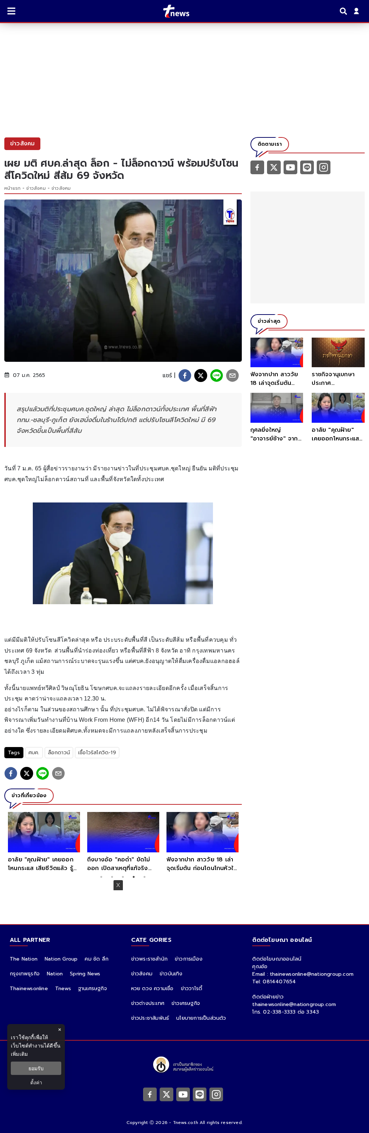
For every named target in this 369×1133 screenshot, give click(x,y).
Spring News (85, 974)
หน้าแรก (12, 188)
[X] (274, 167)
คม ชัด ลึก (96, 959)
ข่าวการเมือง (189, 959)
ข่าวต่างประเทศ (147, 1003)
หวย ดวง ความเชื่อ (152, 988)
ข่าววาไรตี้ (192, 988)
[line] (216, 375)
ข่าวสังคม (35, 188)
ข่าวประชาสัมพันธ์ (150, 1018)
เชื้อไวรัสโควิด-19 (97, 752)
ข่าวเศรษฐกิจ (186, 1003)
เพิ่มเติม (19, 1053)
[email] (232, 375)
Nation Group (61, 959)
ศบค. (34, 752)
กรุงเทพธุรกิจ (25, 974)
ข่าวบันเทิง (171, 974)
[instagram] (323, 167)
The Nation (23, 959)
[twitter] (200, 375)
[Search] (344, 11)
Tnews (63, 988)
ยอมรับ (36, 1068)
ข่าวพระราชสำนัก (149, 959)
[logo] (171, 11)
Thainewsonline (29, 988)
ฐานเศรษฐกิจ (92, 988)
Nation (55, 974)
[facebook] (184, 375)
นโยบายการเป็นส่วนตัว (201, 1018)
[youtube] (290, 167)
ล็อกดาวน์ (59, 752)
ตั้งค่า (36, 1082)
